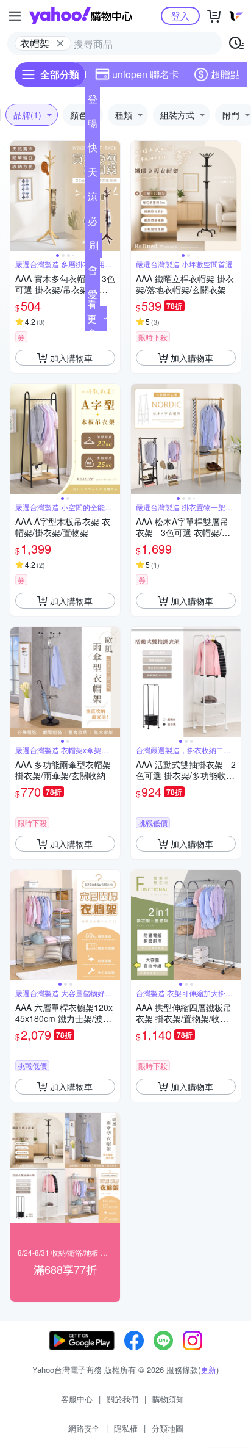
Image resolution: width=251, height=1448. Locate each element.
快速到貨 (92, 150)
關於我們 (122, 1399)
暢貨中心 (92, 126)
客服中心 (77, 1399)
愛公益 (92, 296)
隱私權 (126, 1428)
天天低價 (92, 174)
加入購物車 (71, 358)
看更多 (92, 318)
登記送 (92, 101)
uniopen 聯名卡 (145, 74)
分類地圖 (167, 1428)
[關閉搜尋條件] (60, 43)
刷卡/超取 (94, 248)
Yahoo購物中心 (80, 15)
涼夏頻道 (92, 199)
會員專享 (92, 272)
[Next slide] (112, 196)
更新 (208, 1369)
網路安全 (84, 1428)
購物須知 (168, 1399)
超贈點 (225, 74)
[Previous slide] (18, 196)
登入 (180, 15)
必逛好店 (92, 223)
